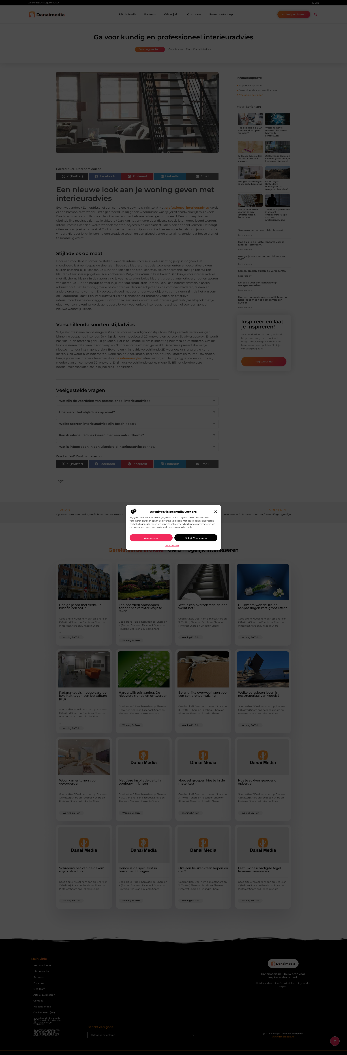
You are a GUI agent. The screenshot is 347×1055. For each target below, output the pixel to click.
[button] (215, 511)
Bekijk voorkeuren (196, 537)
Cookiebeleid (172, 545)
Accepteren (151, 537)
